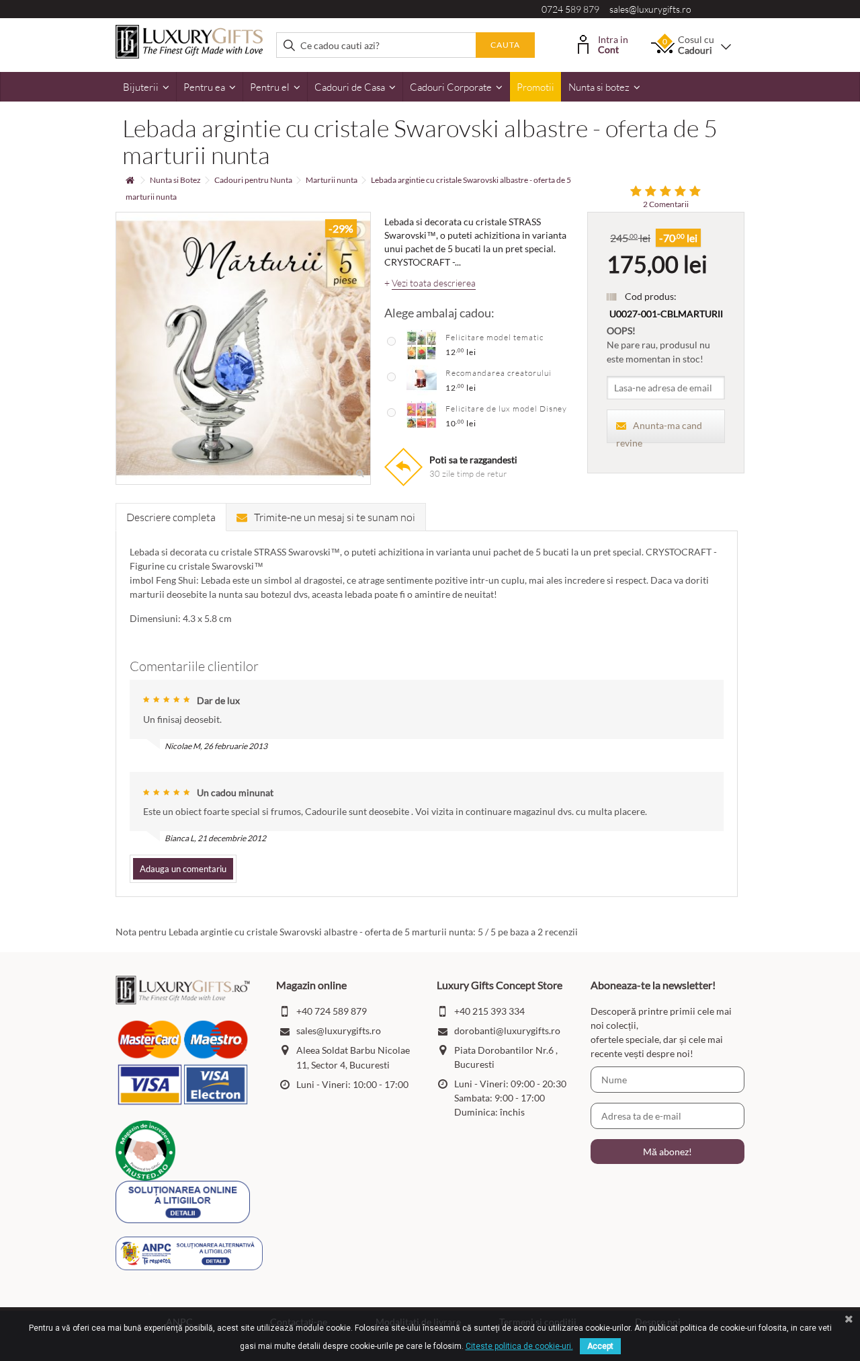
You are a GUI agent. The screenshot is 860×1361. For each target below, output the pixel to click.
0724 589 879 (570, 9)
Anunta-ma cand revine (659, 431)
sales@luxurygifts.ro (650, 9)
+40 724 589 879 (331, 1011)
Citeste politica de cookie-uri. (519, 1346)
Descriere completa (171, 517)
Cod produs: (651, 296)
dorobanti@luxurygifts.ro (507, 1030)
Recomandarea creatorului (498, 373)
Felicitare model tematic (494, 337)
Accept (600, 1346)
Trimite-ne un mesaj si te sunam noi (334, 517)
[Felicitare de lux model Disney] (421, 415)
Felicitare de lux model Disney (506, 408)
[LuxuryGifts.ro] (189, 40)
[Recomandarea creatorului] (421, 379)
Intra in (613, 43)
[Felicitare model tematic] (421, 344)
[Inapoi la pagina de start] (130, 180)
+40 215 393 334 (489, 1011)
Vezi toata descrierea (434, 283)
